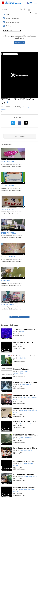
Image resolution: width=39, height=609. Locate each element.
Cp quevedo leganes (26, 450)
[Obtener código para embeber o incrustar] (26, 123)
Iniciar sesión (19, 42)
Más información (20, 136)
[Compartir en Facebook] (19, 123)
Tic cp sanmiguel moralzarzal (28, 476)
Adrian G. (22, 331)
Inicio (7, 14)
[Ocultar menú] (33, 13)
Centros (8, 26)
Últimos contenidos (12, 22)
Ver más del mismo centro (19, 317)
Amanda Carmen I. (25, 384)
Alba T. (22, 345)
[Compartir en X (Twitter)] (13, 123)
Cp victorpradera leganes (14, 164)
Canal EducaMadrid (12, 18)
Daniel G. (22, 358)
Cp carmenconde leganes (27, 424)
